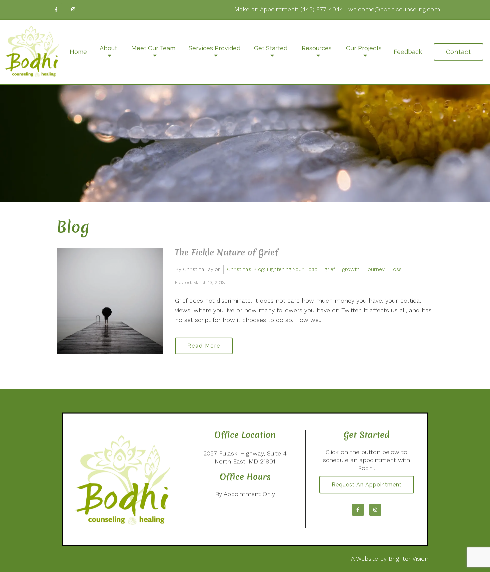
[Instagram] (73, 9)
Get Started (270, 48)
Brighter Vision (408, 558)
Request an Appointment (367, 484)
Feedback (408, 51)
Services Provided (214, 48)
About (108, 48)
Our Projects (364, 48)
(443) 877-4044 (321, 9)
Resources (317, 48)
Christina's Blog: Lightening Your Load (272, 269)
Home (78, 51)
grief (330, 269)
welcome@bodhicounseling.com (394, 9)
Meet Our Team (153, 48)
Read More (203, 346)
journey (376, 269)
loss (397, 269)
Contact (458, 51)
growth (351, 269)
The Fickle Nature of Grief (226, 252)
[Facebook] (56, 9)
